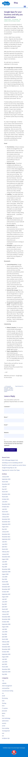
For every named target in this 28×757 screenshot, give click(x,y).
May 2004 (4, 674)
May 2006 (4, 634)
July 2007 (4, 599)
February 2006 (5, 641)
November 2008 (6, 569)
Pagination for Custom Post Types (11, 470)
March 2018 (5, 481)
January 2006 (5, 644)
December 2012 (6, 534)
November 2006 (6, 619)
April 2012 (4, 546)
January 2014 (5, 516)
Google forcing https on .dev (9, 467)
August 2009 (5, 559)
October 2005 (5, 651)
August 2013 (5, 526)
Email (6, 425)
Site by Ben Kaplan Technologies (18, 747)
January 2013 (5, 531)
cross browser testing (7, 691)
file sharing (13, 20)
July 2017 (4, 486)
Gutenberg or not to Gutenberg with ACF (12, 462)
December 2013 (6, 519)
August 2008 (5, 574)
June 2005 (4, 662)
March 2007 (5, 609)
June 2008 (4, 576)
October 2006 (5, 621)
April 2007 (4, 606)
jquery (3, 713)
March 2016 (5, 496)
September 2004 (6, 672)
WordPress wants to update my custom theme (14, 465)
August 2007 (5, 596)
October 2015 (5, 499)
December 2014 (6, 504)
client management (7, 685)
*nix (3, 680)
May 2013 (4, 529)
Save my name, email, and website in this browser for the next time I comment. (13, 443)
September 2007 (6, 594)
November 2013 (6, 521)
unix (3, 733)
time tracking (5, 728)
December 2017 (6, 484)
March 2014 (5, 511)
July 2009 (4, 561)
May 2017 (4, 489)
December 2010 (6, 556)
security (4, 723)
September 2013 (6, 524)
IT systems (18, 20)
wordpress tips (6, 738)
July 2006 (4, 629)
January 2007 (5, 614)
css (3, 693)
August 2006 (5, 626)
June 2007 (4, 601)
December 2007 (6, 586)
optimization (5, 721)
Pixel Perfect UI (19, 386)
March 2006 (5, 639)
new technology (6, 718)
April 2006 (4, 636)
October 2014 (5, 506)
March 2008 (5, 581)
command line (5, 688)
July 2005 (4, 659)
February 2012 (5, 551)
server (3, 726)
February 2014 (5, 514)
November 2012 (6, 536)
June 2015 (4, 501)
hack (3, 701)
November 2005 (6, 649)
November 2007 (6, 589)
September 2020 (6, 479)
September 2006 (6, 624)
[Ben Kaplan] (6, 4)
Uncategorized (6, 731)
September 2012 (6, 539)
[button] (25, 6)
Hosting (4, 703)
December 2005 (6, 646)
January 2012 (5, 554)
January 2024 (5, 476)
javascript (4, 711)
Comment (7, 406)
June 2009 (4, 564)
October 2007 (5, 591)
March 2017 (5, 491)
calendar (6, 20)
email (9, 20)
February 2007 (5, 611)
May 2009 (4, 566)
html (3, 706)
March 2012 (5, 549)
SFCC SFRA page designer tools (10, 460)
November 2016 (6, 494)
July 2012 (4, 541)
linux (3, 716)
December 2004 (6, 669)
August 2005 (5, 656)
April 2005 (4, 664)
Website (6, 432)
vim (3, 736)
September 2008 (6, 571)
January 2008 (5, 584)
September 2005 (6, 654)
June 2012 (4, 544)
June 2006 (4, 631)
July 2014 (4, 509)
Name (6, 417)
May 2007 (4, 604)
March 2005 (5, 667)
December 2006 (6, 616)
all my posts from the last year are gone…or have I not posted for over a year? (8, 389)
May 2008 (4, 579)
